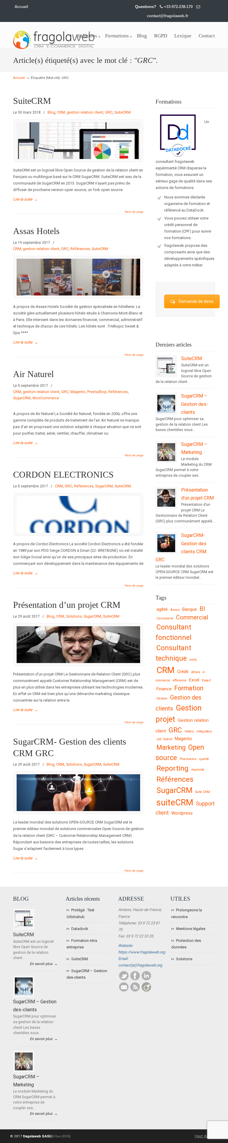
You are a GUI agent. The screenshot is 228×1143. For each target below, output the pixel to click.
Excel (194, 680)
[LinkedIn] (146, 979)
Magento (78, 392)
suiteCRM (174, 802)
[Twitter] (124, 979)
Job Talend (164, 739)
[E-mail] (124, 990)
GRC (109, 112)
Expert (206, 680)
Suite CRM (202, 792)
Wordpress (182, 813)
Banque (189, 609)
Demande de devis (196, 301)
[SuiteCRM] (166, 374)
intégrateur (204, 731)
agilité (162, 609)
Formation (188, 688)
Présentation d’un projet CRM (67, 605)
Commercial (192, 617)
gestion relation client (85, 112)
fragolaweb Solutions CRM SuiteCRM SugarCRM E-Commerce (53, 36)
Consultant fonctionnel (173, 632)
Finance (164, 688)
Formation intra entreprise (81, 943)
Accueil (21, 6)
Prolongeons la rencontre (186, 913)
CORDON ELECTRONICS (63, 474)
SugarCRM (22, 398)
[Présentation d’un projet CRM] (166, 505)
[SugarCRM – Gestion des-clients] (166, 411)
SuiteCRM (32, 101)
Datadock (79, 928)
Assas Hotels (36, 231)
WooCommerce (45, 398)
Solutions (74, 616)
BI (202, 608)
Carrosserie (164, 618)
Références (80, 249)
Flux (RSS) (62, 1136)
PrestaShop (97, 392)
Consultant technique (173, 653)
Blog (51, 112)
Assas (175, 610)
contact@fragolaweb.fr (167, 16)
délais (195, 672)
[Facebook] (135, 979)
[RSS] (135, 990)
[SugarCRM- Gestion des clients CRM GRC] (166, 551)
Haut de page (134, 211)
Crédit (183, 671)
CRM (61, 112)
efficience (179, 680)
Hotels (189, 731)
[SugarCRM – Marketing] (166, 460)
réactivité (197, 770)
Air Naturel (33, 374)
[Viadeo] (146, 990)
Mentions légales (190, 928)
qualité (204, 759)
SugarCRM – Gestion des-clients (194, 404)
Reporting (172, 768)
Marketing (171, 747)
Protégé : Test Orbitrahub (80, 913)
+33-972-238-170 (178, 6)
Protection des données (186, 943)
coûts (193, 660)
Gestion (161, 698)
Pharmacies (188, 759)
